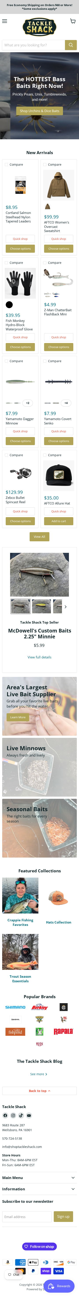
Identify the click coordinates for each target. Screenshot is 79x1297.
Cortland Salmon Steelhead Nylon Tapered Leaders (18, 216)
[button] (20, 606)
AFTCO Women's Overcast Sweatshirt (56, 226)
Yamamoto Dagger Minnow (20, 421)
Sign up (63, 1216)
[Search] (71, 45)
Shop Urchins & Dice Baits (39, 111)
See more (37, 1074)
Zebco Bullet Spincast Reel (15, 499)
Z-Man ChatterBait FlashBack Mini (58, 312)
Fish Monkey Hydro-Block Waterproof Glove (19, 324)
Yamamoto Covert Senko (57, 421)
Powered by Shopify (40, 1289)
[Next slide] (65, 606)
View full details (39, 657)
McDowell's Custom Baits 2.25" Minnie (39, 633)
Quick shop (20, 239)
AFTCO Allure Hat (57, 503)
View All (39, 537)
